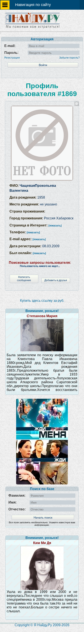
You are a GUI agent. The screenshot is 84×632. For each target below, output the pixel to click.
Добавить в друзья (55, 280)
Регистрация (12, 57)
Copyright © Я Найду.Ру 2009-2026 (42, 625)
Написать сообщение (24, 279)
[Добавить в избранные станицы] (76, 103)
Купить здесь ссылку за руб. (42, 300)
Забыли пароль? (69, 57)
